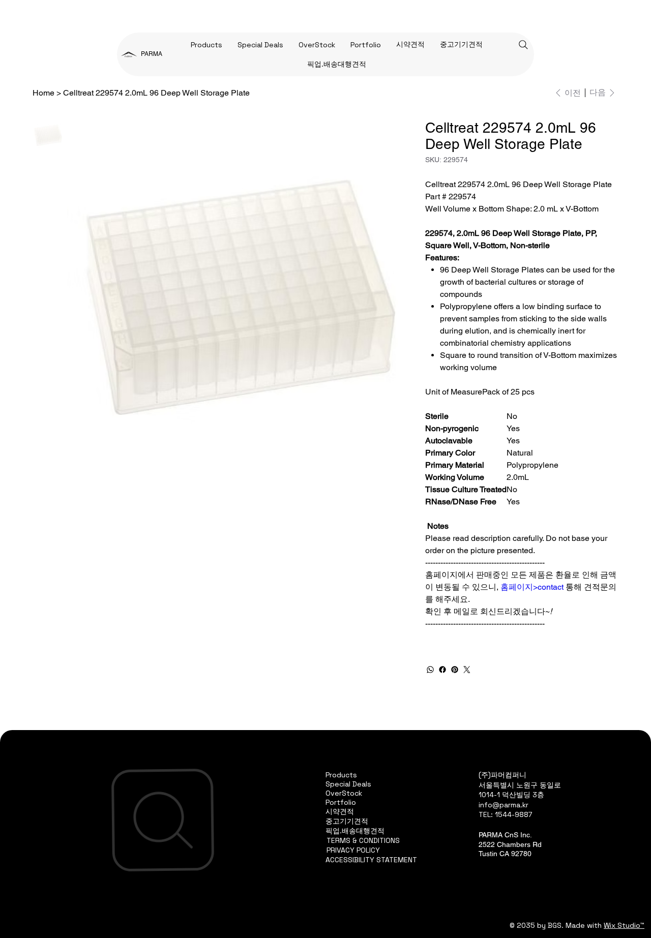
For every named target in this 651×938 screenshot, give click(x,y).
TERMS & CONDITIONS (363, 840)
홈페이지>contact (532, 587)
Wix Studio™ (624, 925)
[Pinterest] (455, 669)
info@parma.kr (503, 804)
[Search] (523, 44)
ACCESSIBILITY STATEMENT (371, 859)
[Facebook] (442, 669)
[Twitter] (467, 669)
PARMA (151, 53)
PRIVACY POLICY (353, 850)
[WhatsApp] (430, 669)
